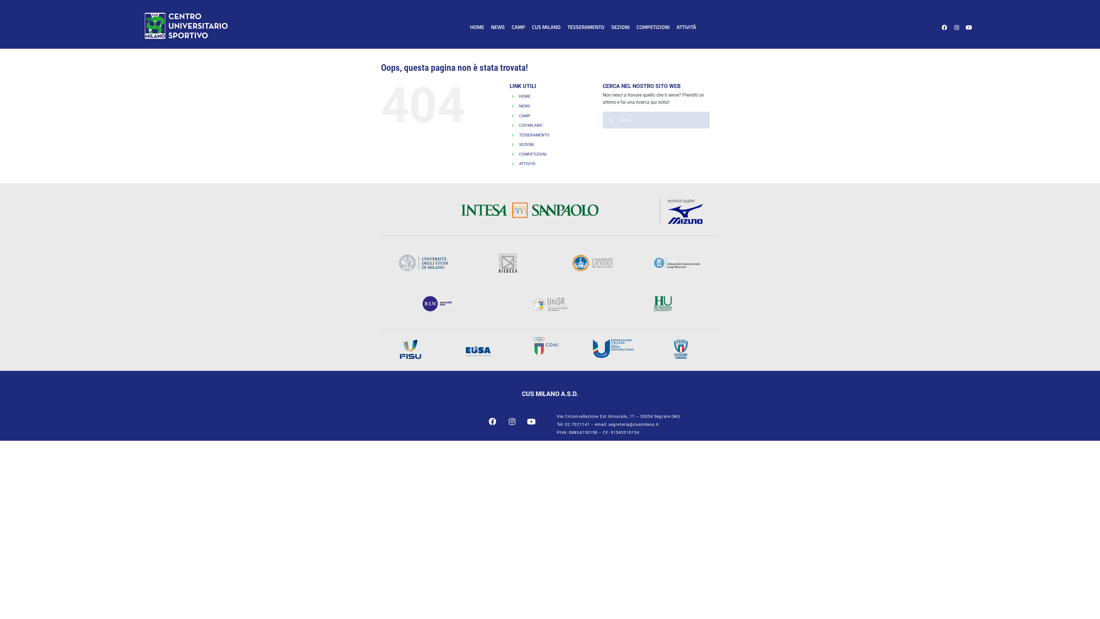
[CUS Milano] (186, 13)
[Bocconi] (676, 259)
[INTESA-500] (529, 204)
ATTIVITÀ (527, 163)
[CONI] (546, 338)
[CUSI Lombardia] (681, 341)
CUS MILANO (531, 125)
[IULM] (437, 298)
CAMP (524, 115)
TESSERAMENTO (534, 135)
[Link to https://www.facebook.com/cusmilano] (944, 27)
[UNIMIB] (507, 255)
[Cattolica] (592, 256)
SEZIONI (526, 144)
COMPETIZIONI (533, 154)
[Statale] (423, 256)
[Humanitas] (662, 298)
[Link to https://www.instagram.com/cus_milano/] (956, 27)
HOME (525, 96)
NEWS (524, 106)
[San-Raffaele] (550, 299)
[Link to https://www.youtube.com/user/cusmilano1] (968, 27)
